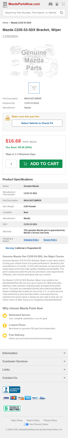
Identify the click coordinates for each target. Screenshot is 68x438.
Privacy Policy (50, 420)
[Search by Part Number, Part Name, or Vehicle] (61, 13)
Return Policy (50, 240)
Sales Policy (17, 420)
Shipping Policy (31, 240)
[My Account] (57, 4)
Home (5, 23)
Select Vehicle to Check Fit (37, 123)
